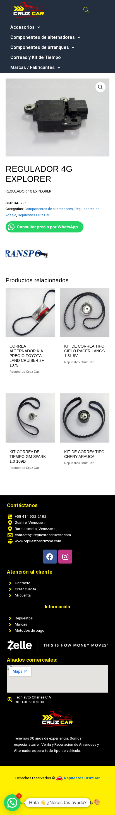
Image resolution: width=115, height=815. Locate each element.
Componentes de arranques (39, 47)
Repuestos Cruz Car (33, 215)
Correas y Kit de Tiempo (35, 57)
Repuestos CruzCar (82, 778)
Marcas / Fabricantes (32, 67)
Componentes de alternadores (42, 37)
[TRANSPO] (26, 253)
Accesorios (22, 27)
